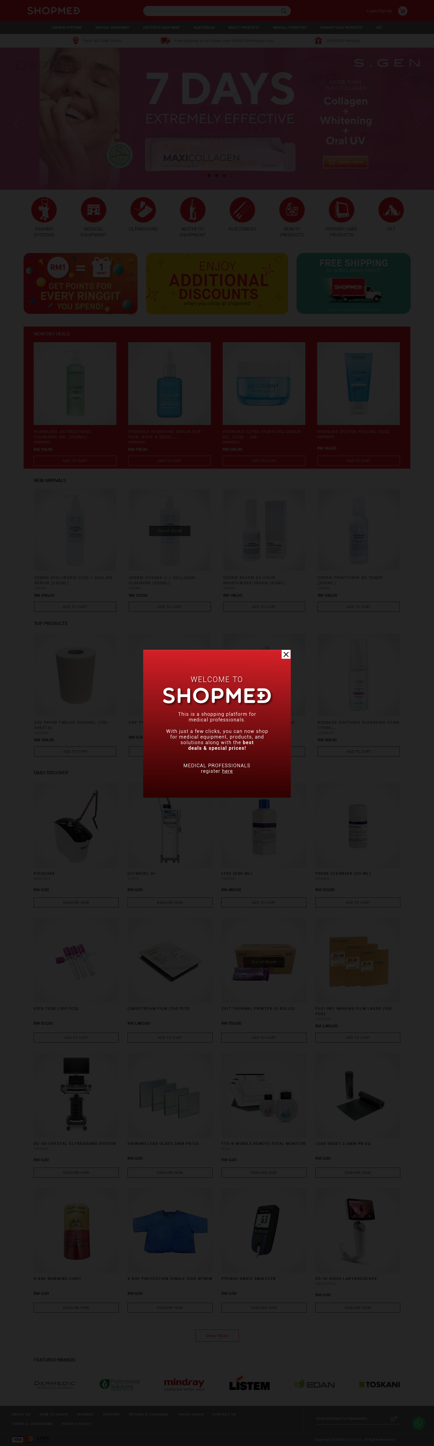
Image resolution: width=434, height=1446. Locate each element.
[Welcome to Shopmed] (217, 796)
